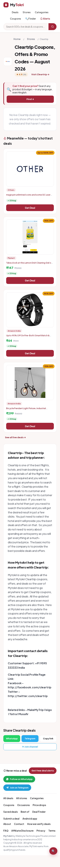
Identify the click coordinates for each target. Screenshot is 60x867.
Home (17, 38)
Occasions (23, 805)
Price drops (39, 805)
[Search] (52, 26)
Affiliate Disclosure (22, 830)
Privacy (40, 830)
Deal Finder (39, 811)
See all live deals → (15, 437)
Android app (29, 818)
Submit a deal (11, 818)
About (7, 823)
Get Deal (30, 207)
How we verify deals (38, 823)
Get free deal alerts (43, 770)
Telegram (30, 738)
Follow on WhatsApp (21, 779)
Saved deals (10, 811)
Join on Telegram (19, 787)
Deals (15, 12)
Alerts (46, 18)
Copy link (48, 738)
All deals (8, 798)
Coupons (15, 18)
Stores (26, 12)
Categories (41, 12)
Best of (25, 811)
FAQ (5, 830)
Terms (51, 830)
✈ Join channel (30, 746)
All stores (21, 798)
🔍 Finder (30, 18)
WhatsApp (12, 738)
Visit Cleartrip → (40, 74)
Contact (19, 823)
